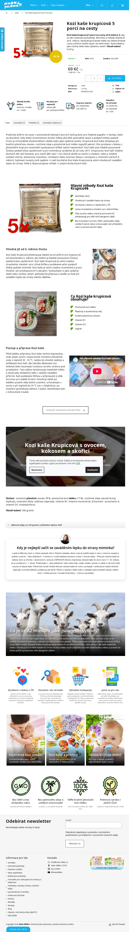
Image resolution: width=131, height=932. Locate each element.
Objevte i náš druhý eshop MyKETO (22, 912)
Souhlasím (92, 469)
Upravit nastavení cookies (63, 924)
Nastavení (36, 469)
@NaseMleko (56, 872)
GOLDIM (114, 58)
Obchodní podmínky (16, 866)
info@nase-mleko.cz (59, 862)
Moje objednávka (15, 873)
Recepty (11, 905)
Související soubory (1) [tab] (52, 122)
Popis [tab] (7, 122)
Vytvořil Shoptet (118, 924)
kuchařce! (62, 160)
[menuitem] (34, 5)
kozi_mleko (55, 869)
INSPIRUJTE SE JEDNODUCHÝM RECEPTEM (63, 410)
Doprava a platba (15, 869)
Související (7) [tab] (19, 122)
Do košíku (117, 78)
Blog (10, 908)
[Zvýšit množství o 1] (100, 78)
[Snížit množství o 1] (88, 78)
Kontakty (11, 862)
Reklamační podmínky (17, 876)
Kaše (83, 85)
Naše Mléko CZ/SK (59, 865)
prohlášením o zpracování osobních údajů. (98, 835)
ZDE (78, 463)
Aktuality (11, 902)
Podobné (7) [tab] (34, 122)
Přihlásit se (74, 843)
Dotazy (11, 898)
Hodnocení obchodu (16, 895)
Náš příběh (12, 915)
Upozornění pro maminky (18, 892)
